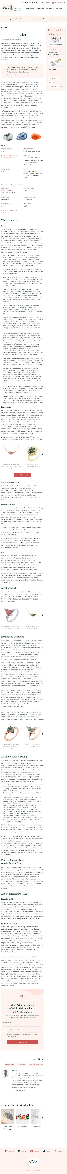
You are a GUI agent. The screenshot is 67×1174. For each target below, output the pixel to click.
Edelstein (20, 115)
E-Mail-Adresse (8, 1022)
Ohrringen (25, 599)
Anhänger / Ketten (42, 19)
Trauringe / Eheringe (17, 19)
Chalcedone (26, 82)
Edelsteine (30, 8)
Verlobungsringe (6, 19)
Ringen (35, 599)
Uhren (64, 19)
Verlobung (50, 8)
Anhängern (17, 599)
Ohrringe (34, 19)
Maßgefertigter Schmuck (31, 2)
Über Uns (47, 2)
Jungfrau (36, 151)
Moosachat (7, 255)
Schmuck (26, 19)
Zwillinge (26, 151)
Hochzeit (59, 8)
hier (17, 1036)
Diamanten (40, 8)
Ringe (50, 19)
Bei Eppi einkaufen (60, 2)
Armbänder (56, 19)
